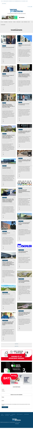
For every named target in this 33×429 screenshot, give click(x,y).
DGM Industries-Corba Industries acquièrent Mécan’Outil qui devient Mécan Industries (24, 191)
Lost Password (3, 391)
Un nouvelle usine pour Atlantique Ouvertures (6, 168)
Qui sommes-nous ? (7, 414)
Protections (8, 50)
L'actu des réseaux (9, 140)
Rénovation (8, 109)
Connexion (3, 390)
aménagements (4, 108)
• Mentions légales (17, 422)
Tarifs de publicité (20, 414)
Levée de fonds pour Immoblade (6, 233)
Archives (2, 415)
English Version (4, 3)
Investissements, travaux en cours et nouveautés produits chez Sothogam (23, 281)
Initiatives (7, 170)
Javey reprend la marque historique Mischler (23, 252)
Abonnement (13, 414)
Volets (28, 284)
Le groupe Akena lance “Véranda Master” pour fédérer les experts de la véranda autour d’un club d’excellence (8, 137)
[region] (14, 17)
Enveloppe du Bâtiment (5, 169)
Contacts (11, 415)
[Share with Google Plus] (9, 62)
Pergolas (10, 141)
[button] (14, 17)
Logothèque (7, 415)
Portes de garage (7, 172)
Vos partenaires (3, 24)
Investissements (4, 49)
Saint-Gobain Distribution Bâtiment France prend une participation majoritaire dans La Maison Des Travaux (8, 106)
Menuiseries (8, 49)
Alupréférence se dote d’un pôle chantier (24, 45)
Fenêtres (10, 169)
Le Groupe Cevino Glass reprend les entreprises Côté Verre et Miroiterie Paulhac (24, 132)
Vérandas (7, 142)
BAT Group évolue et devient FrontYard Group (23, 104)
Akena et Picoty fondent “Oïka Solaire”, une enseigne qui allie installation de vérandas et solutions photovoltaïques (8, 200)
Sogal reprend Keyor (6, 293)
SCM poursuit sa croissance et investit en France (8, 76)
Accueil (2, 414)
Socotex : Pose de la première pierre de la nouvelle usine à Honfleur (24, 223)
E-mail (3, 400)
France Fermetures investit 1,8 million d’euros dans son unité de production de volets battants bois (24, 314)
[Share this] (5, 62)
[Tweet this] (7, 62)
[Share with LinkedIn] (13, 62)
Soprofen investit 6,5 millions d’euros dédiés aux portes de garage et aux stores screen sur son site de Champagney (24, 75)
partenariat (7, 141)
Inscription (3, 389)
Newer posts (16, 346)
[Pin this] (11, 62)
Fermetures (10, 48)
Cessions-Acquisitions (5, 48)
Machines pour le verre (9, 78)
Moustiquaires (12, 49)
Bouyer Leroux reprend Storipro (8, 47)
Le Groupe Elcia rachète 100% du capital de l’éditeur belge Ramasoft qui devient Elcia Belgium (8, 323)
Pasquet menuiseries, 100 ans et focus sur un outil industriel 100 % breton (24, 160)
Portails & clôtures (8, 171)
